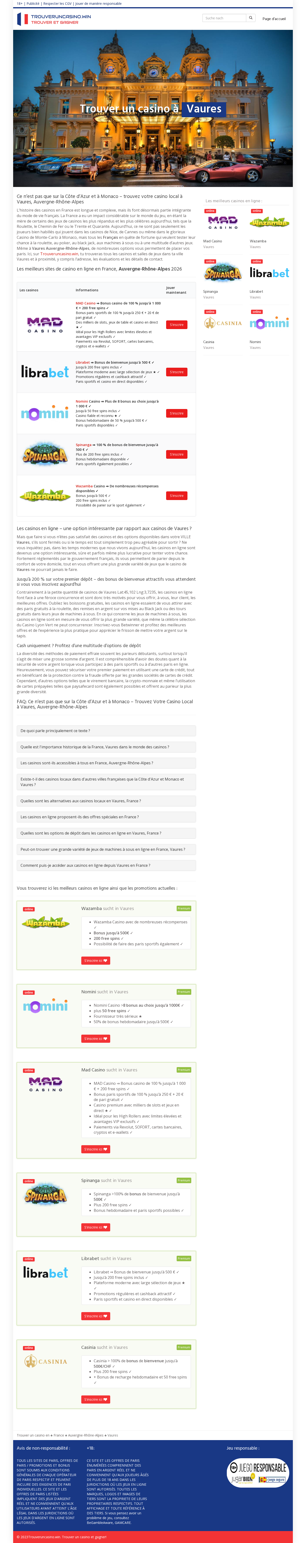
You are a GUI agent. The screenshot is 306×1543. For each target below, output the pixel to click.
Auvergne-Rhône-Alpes (86, 1435)
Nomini (82, 401)
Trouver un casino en (33, 1435)
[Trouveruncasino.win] (54, 19)
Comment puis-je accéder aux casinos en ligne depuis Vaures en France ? (85, 865)
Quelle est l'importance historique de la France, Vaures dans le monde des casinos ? (95, 747)
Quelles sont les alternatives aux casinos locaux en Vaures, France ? (81, 800)
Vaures (127, 909)
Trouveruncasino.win (59, 253)
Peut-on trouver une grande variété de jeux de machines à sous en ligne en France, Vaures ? (103, 849)
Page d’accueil (274, 19)
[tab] (106, 731)
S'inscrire (177, 324)
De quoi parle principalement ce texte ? (55, 730)
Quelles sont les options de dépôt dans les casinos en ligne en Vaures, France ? (91, 833)
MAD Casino (86, 303)
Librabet (83, 362)
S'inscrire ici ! (94, 960)
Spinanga (84, 444)
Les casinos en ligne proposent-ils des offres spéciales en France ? (80, 816)
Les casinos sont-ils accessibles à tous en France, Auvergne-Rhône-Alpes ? (87, 763)
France (59, 1435)
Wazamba (84, 486)
